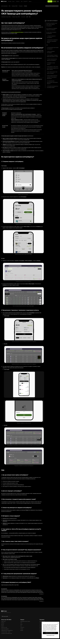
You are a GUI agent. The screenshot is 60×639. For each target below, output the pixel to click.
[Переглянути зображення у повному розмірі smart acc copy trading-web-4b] (24, 456)
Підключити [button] (50, 1)
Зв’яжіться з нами (4, 627)
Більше (30, 1)
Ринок (13, 1)
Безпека (21, 630)
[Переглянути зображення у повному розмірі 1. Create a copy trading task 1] (23, 241)
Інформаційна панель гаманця (25, 621)
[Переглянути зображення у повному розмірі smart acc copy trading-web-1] (23, 272)
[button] (29, 16)
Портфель (9, 1)
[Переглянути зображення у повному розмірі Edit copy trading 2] (24, 384)
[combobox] (52, 6)
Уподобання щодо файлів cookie (6, 633)
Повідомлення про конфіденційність (7, 630)
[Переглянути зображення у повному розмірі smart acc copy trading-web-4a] (24, 436)
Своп (22, 1)
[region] (50, 630)
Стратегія (17, 1)
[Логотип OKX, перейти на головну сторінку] (4, 1)
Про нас (2, 624)
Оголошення (42, 624)
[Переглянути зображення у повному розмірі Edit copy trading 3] (24, 411)
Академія (2, 622)
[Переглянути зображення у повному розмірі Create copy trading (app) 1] (23, 182)
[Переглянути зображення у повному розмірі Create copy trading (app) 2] (23, 211)
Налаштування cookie (50, 635)
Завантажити (3, 621)
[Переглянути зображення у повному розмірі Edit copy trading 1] (24, 329)
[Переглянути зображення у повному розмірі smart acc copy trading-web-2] (23, 296)
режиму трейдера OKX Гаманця (17, 32)
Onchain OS (25, 1)
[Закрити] (58, 623)
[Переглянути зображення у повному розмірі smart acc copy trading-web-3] (24, 354)
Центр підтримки (42, 621)
